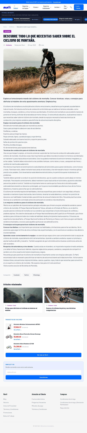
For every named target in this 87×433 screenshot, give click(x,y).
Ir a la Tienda (78, 7)
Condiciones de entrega (67, 399)
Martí (77, 255)
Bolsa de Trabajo (8, 416)
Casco (5, 128)
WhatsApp (36, 275)
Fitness (36, 7)
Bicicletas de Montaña (29, 266)
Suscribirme (44, 377)
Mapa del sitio (64, 408)
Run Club (66, 7)
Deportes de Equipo (26, 7)
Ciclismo (11, 27)
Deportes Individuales (47, 7)
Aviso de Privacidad (9, 406)
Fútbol (16, 8)
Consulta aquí (57, 2)
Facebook (17, 275)
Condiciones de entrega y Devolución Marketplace (72, 403)
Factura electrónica (38, 399)
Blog (4, 399)
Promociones (7, 412)
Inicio (5, 27)
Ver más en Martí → (43, 355)
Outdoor (57, 7)
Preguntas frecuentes (39, 402)
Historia (6, 402)
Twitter (26, 275)
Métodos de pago (37, 406)
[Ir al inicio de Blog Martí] (7, 7)
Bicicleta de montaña (10, 126)
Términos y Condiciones (10, 409)
